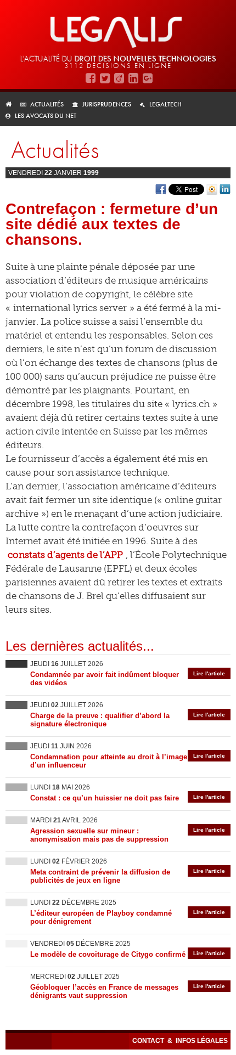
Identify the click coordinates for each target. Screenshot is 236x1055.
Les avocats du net (45, 115)
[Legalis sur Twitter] (105, 78)
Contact (149, 1041)
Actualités (47, 104)
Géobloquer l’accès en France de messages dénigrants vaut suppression (104, 991)
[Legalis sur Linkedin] (133, 78)
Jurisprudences (106, 104)
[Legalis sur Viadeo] (119, 78)
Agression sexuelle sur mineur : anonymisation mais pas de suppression (99, 835)
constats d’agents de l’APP (65, 554)
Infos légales (202, 1041)
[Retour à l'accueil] (11, 104)
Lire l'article (209, 673)
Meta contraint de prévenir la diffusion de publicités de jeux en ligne (100, 876)
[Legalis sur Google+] (148, 78)
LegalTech (165, 104)
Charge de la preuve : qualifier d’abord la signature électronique (100, 720)
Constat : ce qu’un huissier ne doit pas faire (104, 798)
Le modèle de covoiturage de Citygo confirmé (108, 954)
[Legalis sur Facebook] (90, 78)
